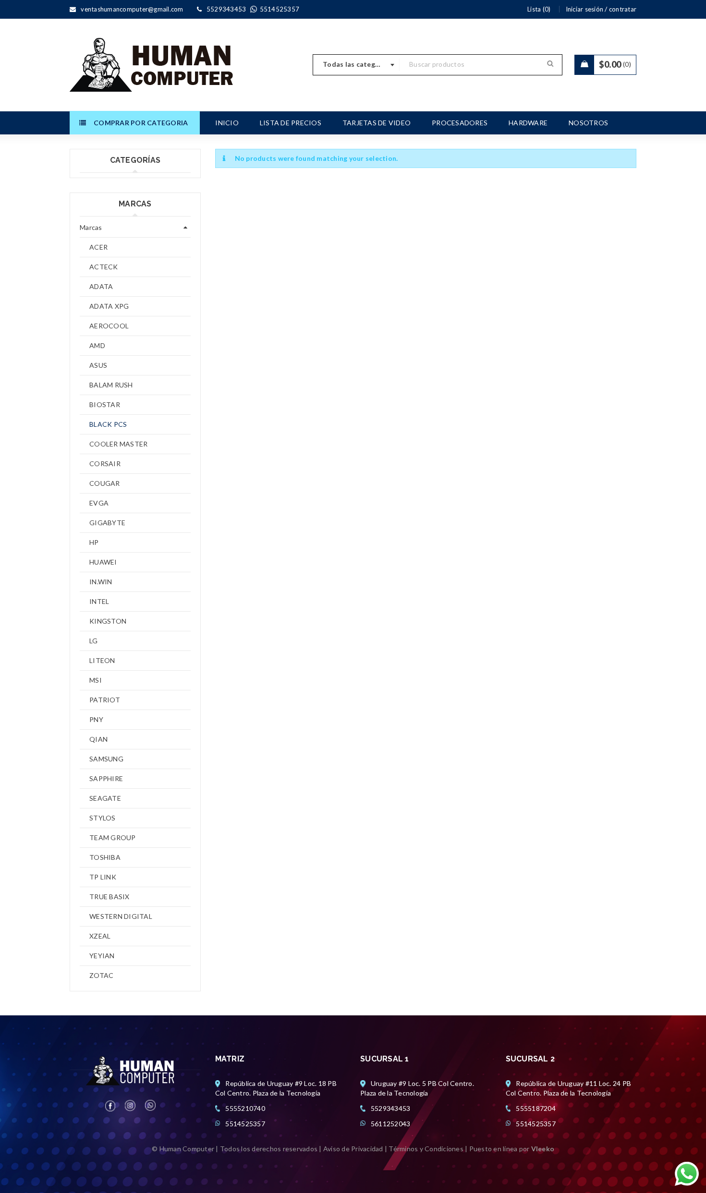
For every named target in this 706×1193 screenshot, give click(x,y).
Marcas (91, 227)
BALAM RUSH (111, 385)
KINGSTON (107, 621)
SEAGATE (105, 798)
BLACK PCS (108, 424)
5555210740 (245, 1108)
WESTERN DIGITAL (120, 916)
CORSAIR (105, 463)
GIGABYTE (107, 522)
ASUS (98, 365)
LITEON (102, 660)
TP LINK (102, 877)
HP (94, 542)
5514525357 (245, 1124)
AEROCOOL (109, 326)
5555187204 (536, 1108)
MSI (95, 680)
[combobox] (356, 65)
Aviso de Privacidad (353, 1149)
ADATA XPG (109, 306)
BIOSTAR (104, 404)
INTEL (99, 601)
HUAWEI (103, 562)
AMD (97, 345)
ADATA (101, 286)
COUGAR (104, 483)
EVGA (99, 503)
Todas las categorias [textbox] (357, 64)
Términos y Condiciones (426, 1149)
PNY (96, 719)
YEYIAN (102, 956)
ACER (98, 247)
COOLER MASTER (118, 444)
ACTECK (103, 267)
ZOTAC (101, 975)
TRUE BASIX (109, 896)
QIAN (98, 739)
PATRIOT (104, 700)
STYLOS (102, 818)
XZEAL (99, 936)
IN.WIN (100, 582)
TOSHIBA (105, 857)
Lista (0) (538, 9)
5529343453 (391, 1108)
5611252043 (391, 1124)
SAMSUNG (106, 759)
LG (93, 641)
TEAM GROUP (112, 837)
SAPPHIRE (106, 778)
